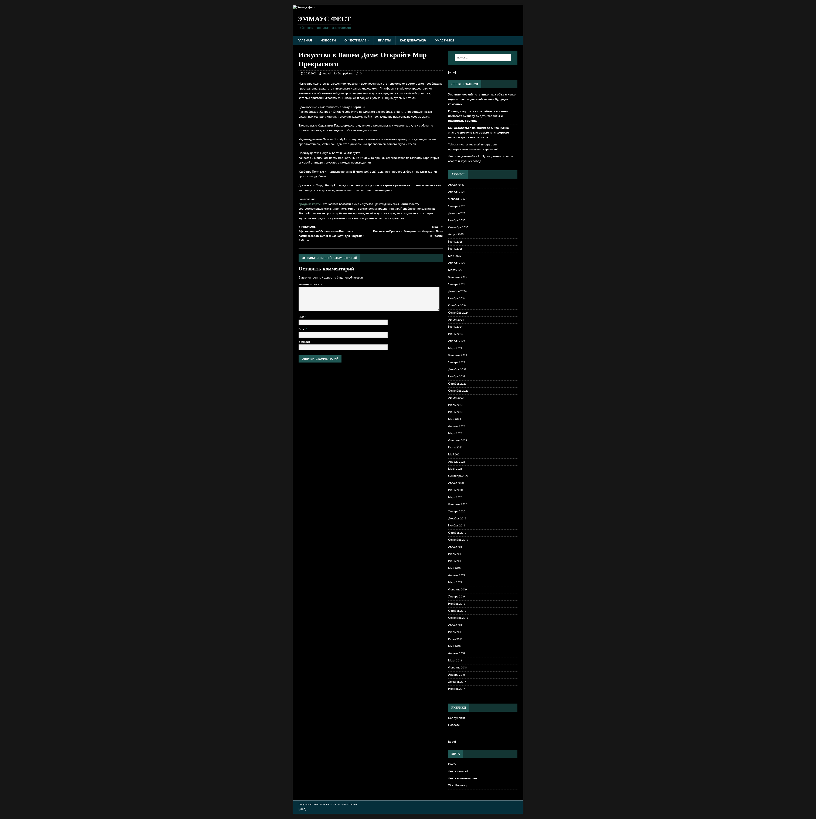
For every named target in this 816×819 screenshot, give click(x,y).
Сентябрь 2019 (458, 539)
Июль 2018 (455, 632)
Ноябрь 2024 (457, 298)
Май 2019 (454, 568)
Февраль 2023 (457, 440)
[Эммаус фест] (304, 7)
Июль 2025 (455, 241)
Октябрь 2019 (457, 532)
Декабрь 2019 (457, 518)
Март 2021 (455, 468)
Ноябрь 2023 (456, 376)
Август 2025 (456, 234)
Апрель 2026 (456, 192)
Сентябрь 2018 (458, 618)
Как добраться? (413, 40)
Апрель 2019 (456, 575)
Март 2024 (455, 348)
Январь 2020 (456, 511)
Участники (444, 40)
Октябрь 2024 (457, 305)
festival (326, 73)
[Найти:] (483, 57)
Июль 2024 (455, 326)
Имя (302, 317)
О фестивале (355, 40)
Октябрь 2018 (457, 611)
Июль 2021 (455, 447)
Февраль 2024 (457, 355)
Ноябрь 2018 (456, 603)
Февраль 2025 (457, 277)
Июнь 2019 (455, 561)
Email (302, 329)
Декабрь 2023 (457, 369)
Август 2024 (456, 319)
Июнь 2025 (455, 248)
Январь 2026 (456, 206)
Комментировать (310, 284)
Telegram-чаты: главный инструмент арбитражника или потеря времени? (473, 147)
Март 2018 (455, 660)
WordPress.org (457, 785)
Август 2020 (456, 483)
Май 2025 (454, 256)
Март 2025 (455, 270)
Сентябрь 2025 (458, 227)
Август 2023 (456, 397)
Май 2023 (454, 419)
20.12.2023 (310, 73)
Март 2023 (455, 433)
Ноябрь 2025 (456, 220)
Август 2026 (456, 185)
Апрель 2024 (456, 341)
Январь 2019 (456, 596)
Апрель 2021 (456, 461)
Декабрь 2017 (457, 682)
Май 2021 (454, 454)
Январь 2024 (456, 362)
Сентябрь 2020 (458, 476)
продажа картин (310, 204)
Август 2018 (455, 625)
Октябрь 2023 (457, 383)
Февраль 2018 (457, 667)
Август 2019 (455, 547)
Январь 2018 (456, 675)
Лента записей (458, 771)
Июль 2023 (455, 405)
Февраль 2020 (457, 504)
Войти (452, 764)
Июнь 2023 (455, 412)
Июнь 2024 (455, 334)
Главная (305, 40)
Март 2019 (455, 582)
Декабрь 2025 (457, 213)
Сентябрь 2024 (458, 312)
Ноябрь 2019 (456, 525)
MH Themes (350, 805)
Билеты (384, 40)
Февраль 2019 (457, 589)
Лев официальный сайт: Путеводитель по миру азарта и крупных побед (480, 159)
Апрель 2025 (456, 263)
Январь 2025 (456, 284)
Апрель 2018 (456, 653)
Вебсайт (304, 342)
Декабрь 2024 (457, 291)
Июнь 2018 (455, 639)
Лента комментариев (462, 778)
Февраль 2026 (457, 199)
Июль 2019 (455, 554)
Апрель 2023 (456, 426)
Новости (328, 40)
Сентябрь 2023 (458, 390)
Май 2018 (454, 646)
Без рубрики (345, 73)
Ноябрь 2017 (456, 689)
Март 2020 (455, 497)
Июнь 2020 (455, 490)
